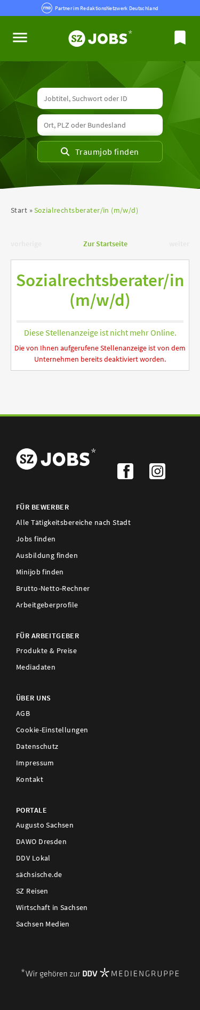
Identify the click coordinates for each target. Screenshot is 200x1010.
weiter (179, 243)
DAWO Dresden (41, 841)
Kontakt (29, 779)
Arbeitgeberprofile (47, 605)
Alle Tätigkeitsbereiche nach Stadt (73, 522)
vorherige (26, 243)
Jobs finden (36, 539)
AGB (23, 713)
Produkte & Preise (46, 650)
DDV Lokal (33, 858)
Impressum (35, 762)
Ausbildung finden (47, 555)
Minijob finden (40, 572)
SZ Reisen (32, 891)
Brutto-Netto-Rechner (53, 588)
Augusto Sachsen (45, 825)
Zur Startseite (105, 243)
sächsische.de (39, 874)
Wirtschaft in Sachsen (52, 907)
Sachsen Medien (43, 924)
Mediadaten (35, 667)
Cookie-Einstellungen (52, 729)
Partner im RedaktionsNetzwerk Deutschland (106, 8)
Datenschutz (37, 746)
